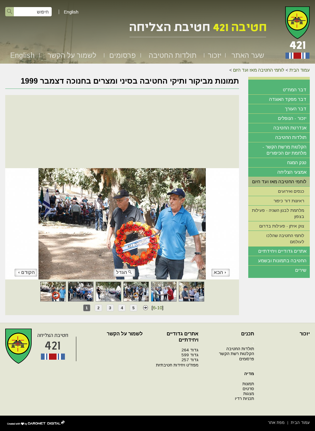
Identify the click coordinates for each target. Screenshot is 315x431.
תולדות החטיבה (173, 55)
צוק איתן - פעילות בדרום (281, 225)
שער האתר (247, 55)
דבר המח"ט (294, 89)
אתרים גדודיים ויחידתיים (282, 251)
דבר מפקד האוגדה (287, 99)
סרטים (248, 388)
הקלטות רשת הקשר (236, 353)
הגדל (121, 272)
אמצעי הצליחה (291, 172)
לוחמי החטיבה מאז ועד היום (258, 70)
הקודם (28, 272)
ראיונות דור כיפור (288, 200)
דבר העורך (295, 108)
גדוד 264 (189, 350)
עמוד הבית (299, 70)
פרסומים (122, 55)
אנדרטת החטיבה (289, 127)
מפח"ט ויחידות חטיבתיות (177, 365)
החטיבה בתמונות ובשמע (282, 260)
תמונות (248, 384)
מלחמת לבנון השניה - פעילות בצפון (278, 213)
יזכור (214, 55)
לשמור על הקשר (71, 55)
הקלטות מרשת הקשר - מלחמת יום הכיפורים (284, 150)
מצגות (248, 393)
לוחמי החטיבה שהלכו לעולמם (285, 238)
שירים (300, 270)
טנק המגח (296, 162)
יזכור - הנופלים (292, 118)
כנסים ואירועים (291, 191)
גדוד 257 (189, 360)
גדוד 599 (189, 355)
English (71, 11)
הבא (218, 272)
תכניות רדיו (244, 398)
